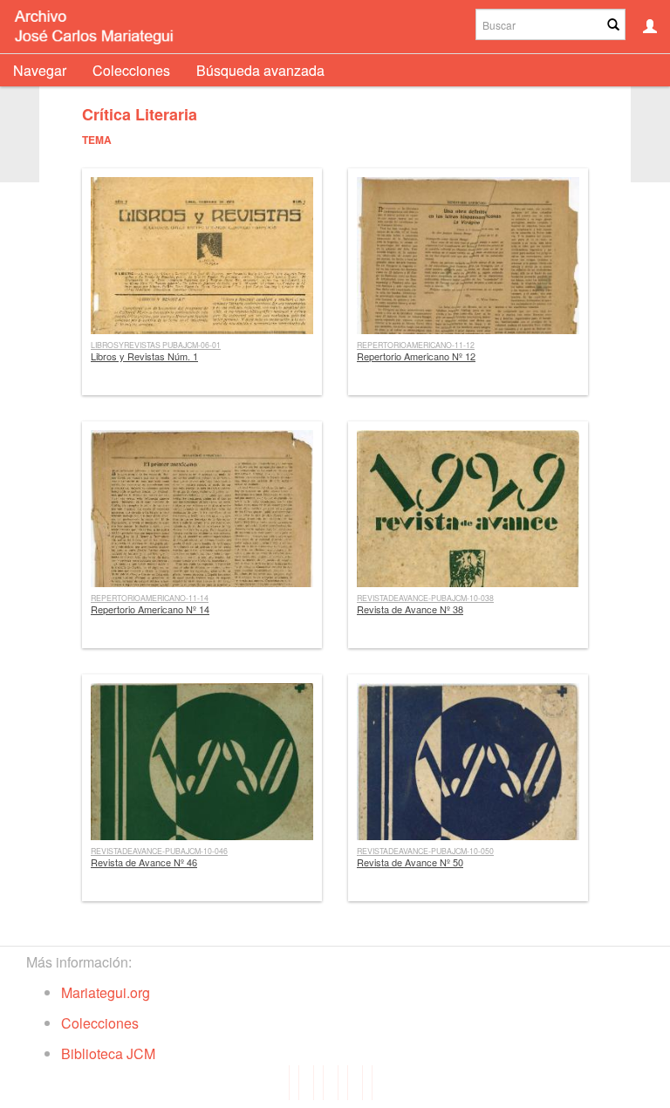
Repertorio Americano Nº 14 (150, 609)
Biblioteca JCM (108, 1053)
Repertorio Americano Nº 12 (416, 356)
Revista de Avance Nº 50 (410, 862)
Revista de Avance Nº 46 (144, 862)
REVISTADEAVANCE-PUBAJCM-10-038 (425, 597)
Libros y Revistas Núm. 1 (144, 356)
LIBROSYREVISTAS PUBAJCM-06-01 (156, 344)
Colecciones (131, 70)
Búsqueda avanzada (260, 70)
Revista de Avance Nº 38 (410, 609)
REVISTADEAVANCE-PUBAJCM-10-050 (425, 850)
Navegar (39, 70)
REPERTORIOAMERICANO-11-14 (150, 597)
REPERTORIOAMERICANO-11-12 (416, 344)
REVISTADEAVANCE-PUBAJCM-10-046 (159, 850)
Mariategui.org (105, 992)
